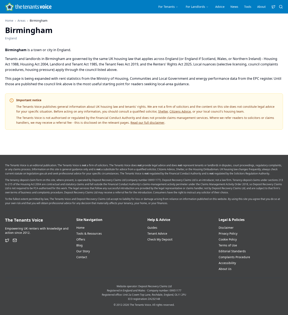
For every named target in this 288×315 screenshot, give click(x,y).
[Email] (15, 240)
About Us (225, 269)
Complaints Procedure (234, 257)
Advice (220, 7)
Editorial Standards (232, 251)
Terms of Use (228, 245)
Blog (79, 245)
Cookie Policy (228, 239)
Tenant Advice (157, 233)
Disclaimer (226, 228)
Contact (81, 257)
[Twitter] (7, 240)
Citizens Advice (180, 111)
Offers (80, 239)
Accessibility (227, 263)
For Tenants (166, 7)
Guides (152, 228)
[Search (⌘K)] (281, 7)
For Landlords (195, 7)
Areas (21, 21)
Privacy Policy (228, 233)
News (234, 7)
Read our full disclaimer (147, 123)
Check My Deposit (159, 239)
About (261, 7)
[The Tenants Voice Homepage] (28, 7)
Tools (247, 7)
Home (9, 21)
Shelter (163, 111)
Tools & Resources (89, 233)
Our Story (83, 251)
